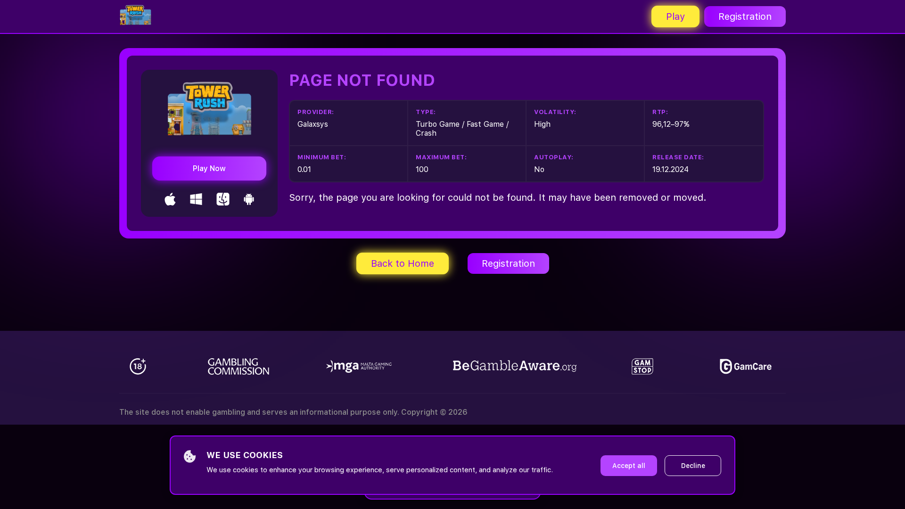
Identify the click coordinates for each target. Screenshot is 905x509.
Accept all (628, 465)
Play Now (209, 168)
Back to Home (402, 263)
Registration (745, 16)
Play (675, 16)
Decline (693, 465)
